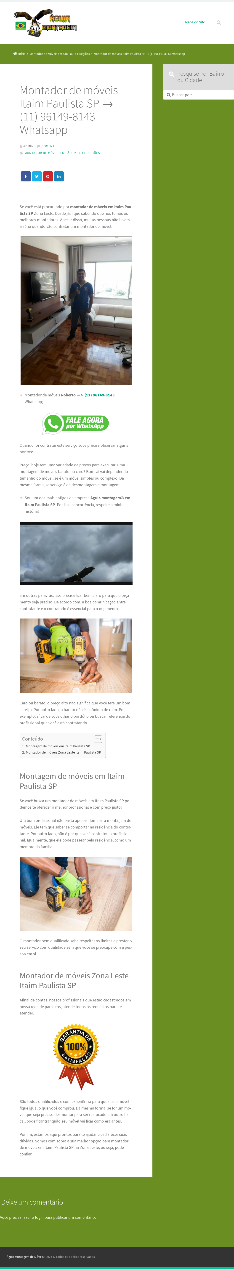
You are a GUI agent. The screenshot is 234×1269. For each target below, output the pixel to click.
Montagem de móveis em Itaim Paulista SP (58, 746)
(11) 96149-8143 (100, 395)
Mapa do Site (195, 22)
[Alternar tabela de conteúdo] (96, 739)
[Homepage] (45, 23)
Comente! (50, 146)
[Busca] (214, 17)
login (39, 1217)
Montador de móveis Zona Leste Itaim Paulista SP (63, 752)
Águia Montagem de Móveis (25, 1257)
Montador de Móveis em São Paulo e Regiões (62, 153)
